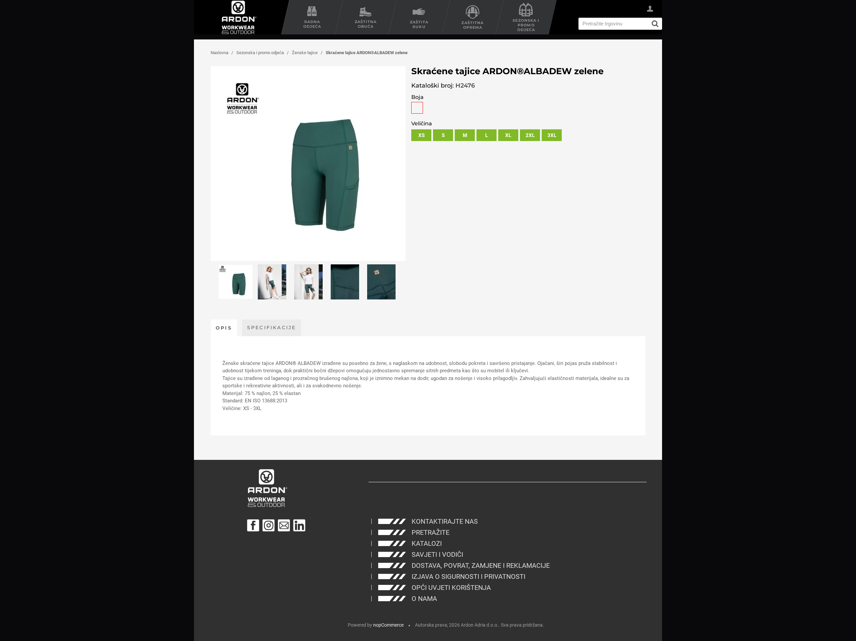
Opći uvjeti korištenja (451, 587)
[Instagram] (268, 525)
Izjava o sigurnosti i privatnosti (468, 576)
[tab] (224, 327)
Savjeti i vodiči (437, 554)
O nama (424, 598)
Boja (417, 97)
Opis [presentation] (224, 328)
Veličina (421, 123)
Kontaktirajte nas (445, 521)
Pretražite (430, 532)
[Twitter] (299, 525)
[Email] (284, 525)
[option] (235, 282)
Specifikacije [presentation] (271, 328)
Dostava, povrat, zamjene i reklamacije (481, 565)
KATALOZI (427, 543)
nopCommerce (388, 625)
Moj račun (650, 10)
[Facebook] (253, 525)
